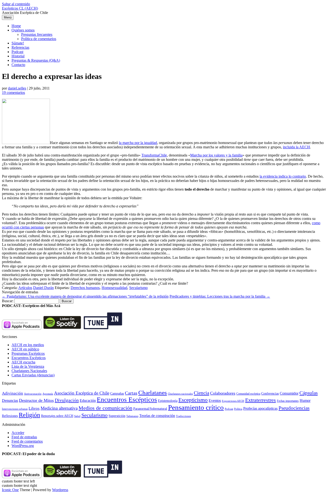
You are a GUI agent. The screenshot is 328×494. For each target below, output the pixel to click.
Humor (305, 400)
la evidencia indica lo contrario (283, 176)
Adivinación (12, 393)
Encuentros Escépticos (29, 358)
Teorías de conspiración (157, 416)
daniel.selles (17, 88)
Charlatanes (152, 392)
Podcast (17, 52)
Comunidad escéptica (248, 393)
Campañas (117, 393)
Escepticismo (193, 400)
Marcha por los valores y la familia (216, 155)
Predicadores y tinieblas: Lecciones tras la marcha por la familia (220, 296)
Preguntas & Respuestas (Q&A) (36, 60)
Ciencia (201, 393)
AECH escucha (23, 362)
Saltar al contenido (16, 4)
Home (16, 26)
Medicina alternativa (59, 408)
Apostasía (48, 393)
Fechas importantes (288, 401)
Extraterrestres (260, 400)
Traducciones (183, 416)
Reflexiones (10, 416)
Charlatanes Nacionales (29, 371)
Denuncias (10, 400)
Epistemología (167, 401)
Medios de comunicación (105, 408)
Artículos (25, 288)
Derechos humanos (85, 288)
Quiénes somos (23, 30)
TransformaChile (154, 155)
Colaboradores (222, 393)
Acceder (18, 433)
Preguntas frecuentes (36, 34)
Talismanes (132, 416)
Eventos (215, 400)
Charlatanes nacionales (180, 393)
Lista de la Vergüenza (28, 366)
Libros (34, 408)
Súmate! (18, 43)
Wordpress (60, 490)
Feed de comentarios (27, 441)
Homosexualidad (114, 288)
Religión (29, 414)
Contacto (18, 65)
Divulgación (67, 400)
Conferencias (270, 393)
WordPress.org (23, 446)
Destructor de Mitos (36, 400)
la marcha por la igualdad (138, 143)
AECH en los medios (28, 345)
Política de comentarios (38, 39)
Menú (8, 17)
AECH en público (25, 349)
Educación (88, 400)
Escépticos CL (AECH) (20, 8)
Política (238, 408)
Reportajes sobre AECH (57, 416)
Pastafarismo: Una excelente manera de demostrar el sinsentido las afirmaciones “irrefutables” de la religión (85, 296)
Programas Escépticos (28, 353)
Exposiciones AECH (233, 401)
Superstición (117, 416)
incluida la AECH (296, 147)
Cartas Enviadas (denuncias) (33, 375)
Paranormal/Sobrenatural (150, 408)
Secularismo (138, 288)
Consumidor (289, 393)
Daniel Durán (43, 288)
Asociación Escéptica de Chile (81, 393)
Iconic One (10, 490)
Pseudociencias (294, 408)
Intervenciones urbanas (15, 408)
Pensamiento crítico (196, 407)
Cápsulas (308, 393)
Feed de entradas (24, 437)
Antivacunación (33, 393)
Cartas (131, 393)
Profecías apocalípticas (260, 408)
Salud (77, 416)
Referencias (20, 47)
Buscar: (7, 301)
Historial (18, 56)
